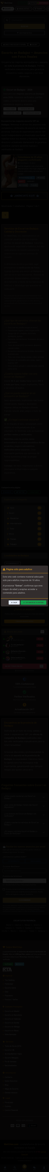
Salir (15, 602)
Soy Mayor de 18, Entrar (35, 602)
